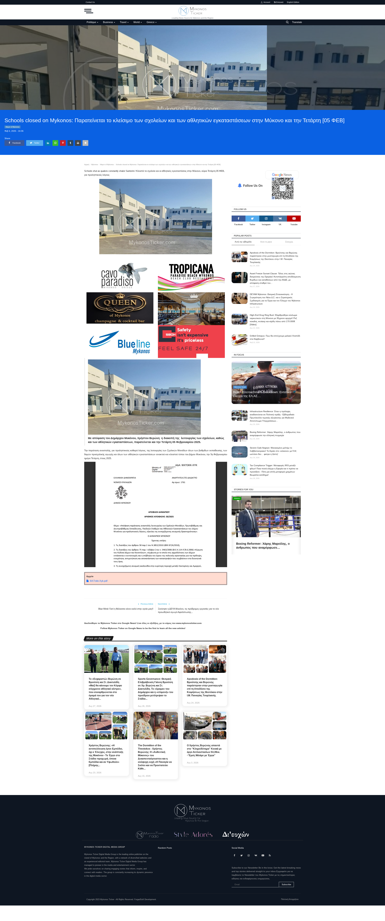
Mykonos (94, 164)
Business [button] (108, 22)
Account (266, 2)
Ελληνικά (279, 2)
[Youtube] (294, 219)
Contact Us (90, 2)
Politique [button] (92, 22)
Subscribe (286, 884)
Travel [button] (123, 22)
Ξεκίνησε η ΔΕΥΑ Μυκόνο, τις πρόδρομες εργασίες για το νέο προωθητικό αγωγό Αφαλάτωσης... (188, 610)
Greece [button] (151, 22)
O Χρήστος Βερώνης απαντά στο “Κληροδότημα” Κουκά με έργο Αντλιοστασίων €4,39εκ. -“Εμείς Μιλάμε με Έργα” (204, 750)
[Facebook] (238, 219)
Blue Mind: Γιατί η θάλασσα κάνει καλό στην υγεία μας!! (125, 608)
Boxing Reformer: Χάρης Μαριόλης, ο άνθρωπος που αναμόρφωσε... (263, 545)
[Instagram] (266, 219)
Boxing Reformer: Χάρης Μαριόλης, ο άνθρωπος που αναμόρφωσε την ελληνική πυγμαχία (275, 433)
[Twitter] (252, 219)
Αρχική (86, 164)
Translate (297, 22)
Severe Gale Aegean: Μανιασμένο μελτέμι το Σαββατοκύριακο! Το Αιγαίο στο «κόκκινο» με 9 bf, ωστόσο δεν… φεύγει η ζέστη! (273, 451)
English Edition (293, 2)
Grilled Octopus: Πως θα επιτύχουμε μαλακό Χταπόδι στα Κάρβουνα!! (275, 337)
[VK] (280, 219)
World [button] (136, 22)
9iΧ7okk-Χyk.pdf (98, 581)
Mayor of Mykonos (12, 127)
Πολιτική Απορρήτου (290, 899)
